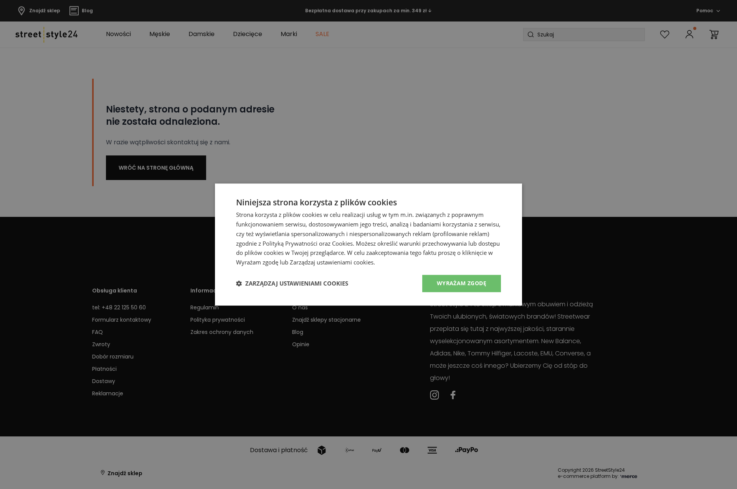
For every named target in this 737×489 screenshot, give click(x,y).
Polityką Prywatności (290, 243)
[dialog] (368, 244)
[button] (292, 283)
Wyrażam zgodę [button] (461, 283)
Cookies (342, 243)
